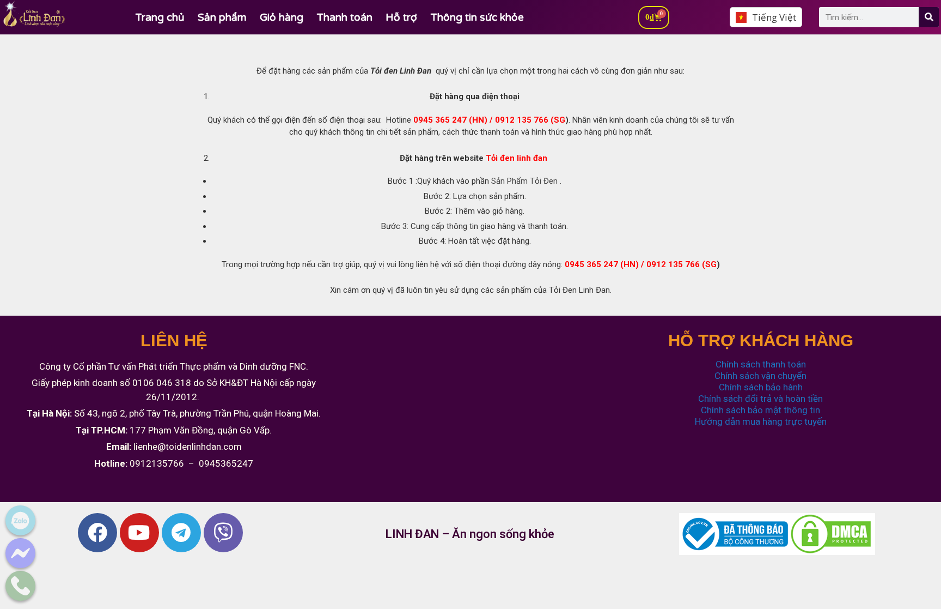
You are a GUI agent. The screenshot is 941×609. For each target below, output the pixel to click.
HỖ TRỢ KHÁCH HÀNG (760, 340)
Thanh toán (344, 17)
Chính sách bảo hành (761, 387)
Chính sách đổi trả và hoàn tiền (760, 398)
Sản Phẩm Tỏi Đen (524, 181)
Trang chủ (160, 17)
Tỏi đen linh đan (517, 158)
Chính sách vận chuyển (760, 375)
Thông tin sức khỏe (477, 17)
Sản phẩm (222, 17)
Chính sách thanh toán (761, 364)
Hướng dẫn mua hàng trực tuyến (761, 421)
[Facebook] (97, 532)
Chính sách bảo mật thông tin (760, 410)
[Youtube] (139, 532)
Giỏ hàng (281, 17)
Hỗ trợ (401, 17)
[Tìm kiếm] (929, 17)
